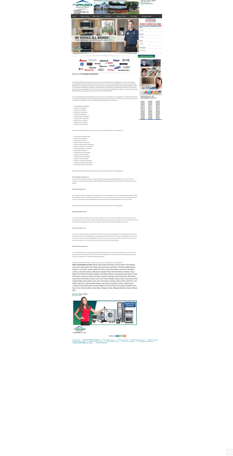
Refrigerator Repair (121, 16)
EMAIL (141, 41)
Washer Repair (96, 16)
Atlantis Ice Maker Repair (112, 341)
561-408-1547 (145, 2)
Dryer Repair (108, 16)
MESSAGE (142, 48)
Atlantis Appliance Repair (91, 340)
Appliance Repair (85, 16)
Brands (74, 16)
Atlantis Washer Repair (108, 340)
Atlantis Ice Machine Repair (96, 341)
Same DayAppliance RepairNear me (147, 62)
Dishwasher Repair (146, 16)
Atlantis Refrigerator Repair (138, 340)
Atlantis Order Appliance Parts (82, 343)
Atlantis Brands (76, 340)
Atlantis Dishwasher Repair (79, 341)
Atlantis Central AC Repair (128, 341)
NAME (141, 27)
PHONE (141, 34)
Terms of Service (101, 343)
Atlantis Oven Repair (153, 340)
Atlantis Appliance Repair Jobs (145, 341)
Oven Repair (133, 16)
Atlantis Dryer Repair (123, 340)
